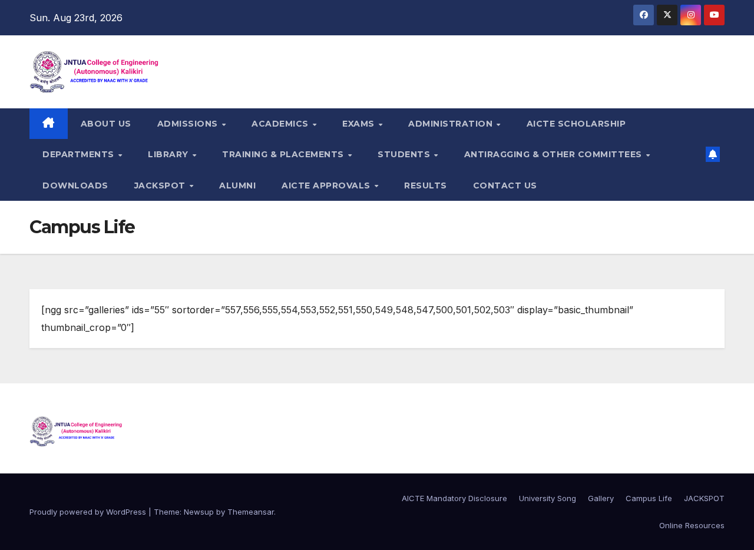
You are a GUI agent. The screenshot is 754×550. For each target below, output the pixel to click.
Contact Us (505, 185)
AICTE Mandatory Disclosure (454, 498)
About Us (106, 123)
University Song (547, 498)
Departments (79, 154)
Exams (359, 123)
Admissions (189, 123)
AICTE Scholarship (576, 123)
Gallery (601, 498)
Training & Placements (284, 154)
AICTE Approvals (327, 185)
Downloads (75, 185)
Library (169, 154)
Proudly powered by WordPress (88, 511)
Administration (451, 123)
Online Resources (692, 525)
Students (405, 154)
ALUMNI (237, 185)
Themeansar (250, 511)
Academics (281, 123)
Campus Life (649, 498)
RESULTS (425, 185)
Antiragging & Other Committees (554, 154)
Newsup (199, 511)
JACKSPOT (161, 185)
